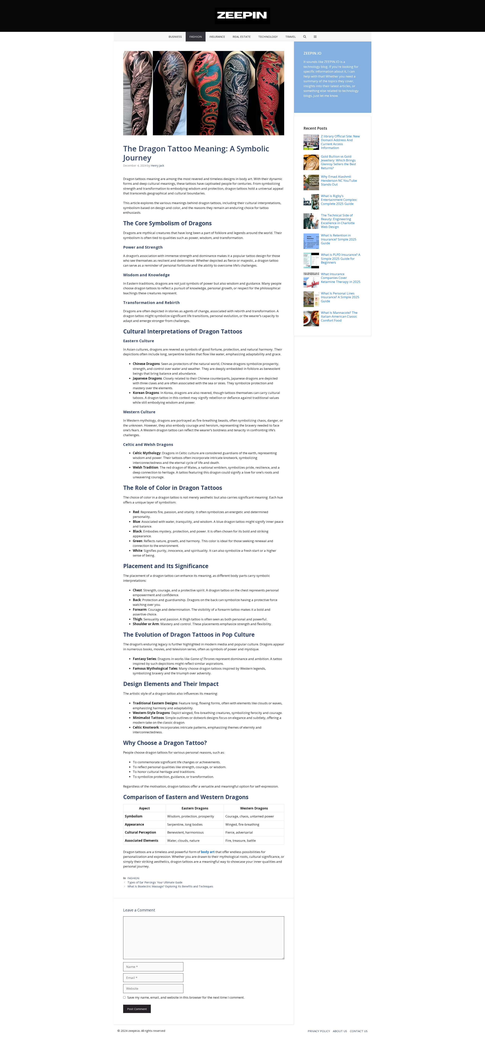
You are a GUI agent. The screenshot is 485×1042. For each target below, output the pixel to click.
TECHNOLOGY (268, 36)
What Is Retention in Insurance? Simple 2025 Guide (339, 239)
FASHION (195, 36)
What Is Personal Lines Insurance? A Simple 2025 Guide (340, 297)
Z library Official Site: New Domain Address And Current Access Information (340, 142)
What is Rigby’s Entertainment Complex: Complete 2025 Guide (339, 200)
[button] (305, 36)
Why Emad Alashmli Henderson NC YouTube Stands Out (339, 180)
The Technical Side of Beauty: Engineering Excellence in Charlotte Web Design (338, 221)
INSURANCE (217, 36)
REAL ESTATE (242, 36)
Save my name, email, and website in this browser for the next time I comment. (185, 997)
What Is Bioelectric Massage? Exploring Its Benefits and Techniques (170, 886)
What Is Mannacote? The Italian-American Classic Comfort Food (339, 316)
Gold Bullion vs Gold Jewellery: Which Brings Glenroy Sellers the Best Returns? (338, 162)
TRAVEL (290, 36)
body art (208, 852)
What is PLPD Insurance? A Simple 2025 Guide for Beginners (340, 258)
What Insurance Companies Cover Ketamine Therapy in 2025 (341, 278)
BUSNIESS (175, 36)
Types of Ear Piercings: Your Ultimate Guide (155, 882)
